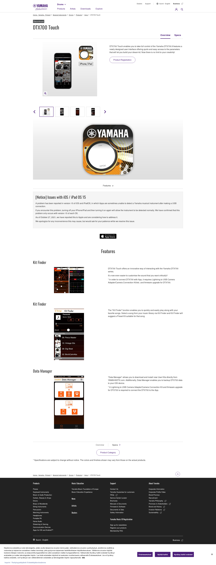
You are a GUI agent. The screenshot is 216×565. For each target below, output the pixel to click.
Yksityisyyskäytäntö (19, 562)
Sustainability (153, 512)
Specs (177, 35)
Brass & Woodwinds (40, 504)
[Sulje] (212, 554)
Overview (165, 35)
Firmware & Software (117, 506)
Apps (86, 15)
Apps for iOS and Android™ (43, 530)
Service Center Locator (118, 498)
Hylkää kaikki (163, 554)
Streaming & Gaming (40, 524)
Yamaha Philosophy (156, 501)
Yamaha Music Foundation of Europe (85, 489)
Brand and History (155, 506)
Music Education (78, 483)
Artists (73, 8)
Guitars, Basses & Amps (42, 498)
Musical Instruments (59, 15)
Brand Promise (154, 495)
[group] (46, 112)
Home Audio (37, 521)
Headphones (37, 515)
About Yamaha (154, 483)
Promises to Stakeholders (158, 504)
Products (61, 8)
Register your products (118, 528)
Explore (99, 8)
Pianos (35, 489)
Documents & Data (117, 509)
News (73, 498)
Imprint (7, 562)
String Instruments (39, 506)
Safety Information (117, 512)
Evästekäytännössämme (36, 562)
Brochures (114, 501)
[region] (108, 554)
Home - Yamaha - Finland (41, 15)
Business (176, 3)
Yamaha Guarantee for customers (122, 492)
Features (107, 185)
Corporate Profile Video (157, 492)
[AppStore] (108, 236)
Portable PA (37, 518)
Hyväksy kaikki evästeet (183, 554)
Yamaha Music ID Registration (121, 519)
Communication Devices (42, 527)
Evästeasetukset (145, 554)
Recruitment (153, 498)
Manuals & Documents (118, 504)
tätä (83, 557)
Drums (60, 4)
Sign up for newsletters (118, 525)
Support (147, 3)
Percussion (37, 509)
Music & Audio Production (42, 495)
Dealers (139, 3)
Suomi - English (164, 3)
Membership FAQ (116, 531)
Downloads (85, 8)
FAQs (112, 495)
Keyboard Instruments (41, 492)
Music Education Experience (82, 492)
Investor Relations (155, 509)
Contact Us (114, 489)
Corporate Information (156, 489)
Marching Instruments (41, 512)
